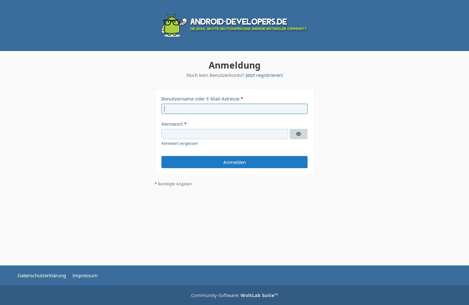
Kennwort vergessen (179, 143)
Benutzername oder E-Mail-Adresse (200, 98)
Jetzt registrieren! (264, 75)
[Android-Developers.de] (234, 25)
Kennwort (172, 124)
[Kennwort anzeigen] (299, 134)
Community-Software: (234, 295)
